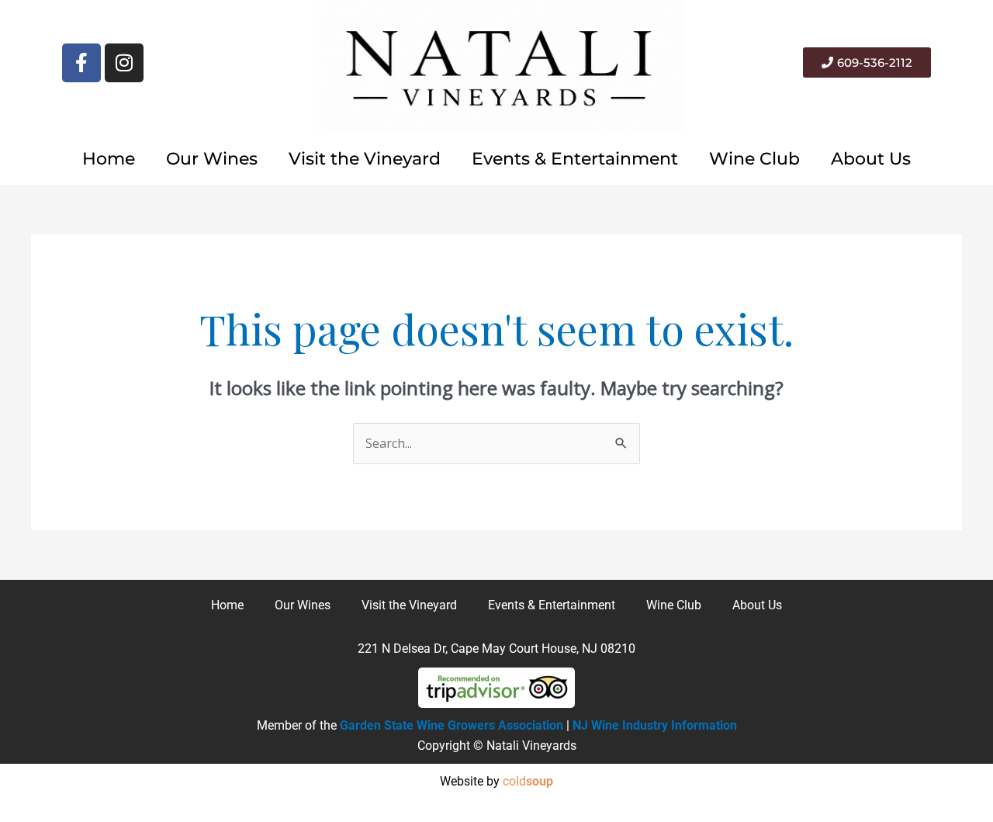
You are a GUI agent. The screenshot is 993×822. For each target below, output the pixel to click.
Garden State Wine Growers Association (451, 725)
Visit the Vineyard (365, 158)
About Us (871, 158)
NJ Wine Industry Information (655, 725)
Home (108, 158)
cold (528, 781)
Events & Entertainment (575, 158)
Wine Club (754, 158)
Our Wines (212, 158)
